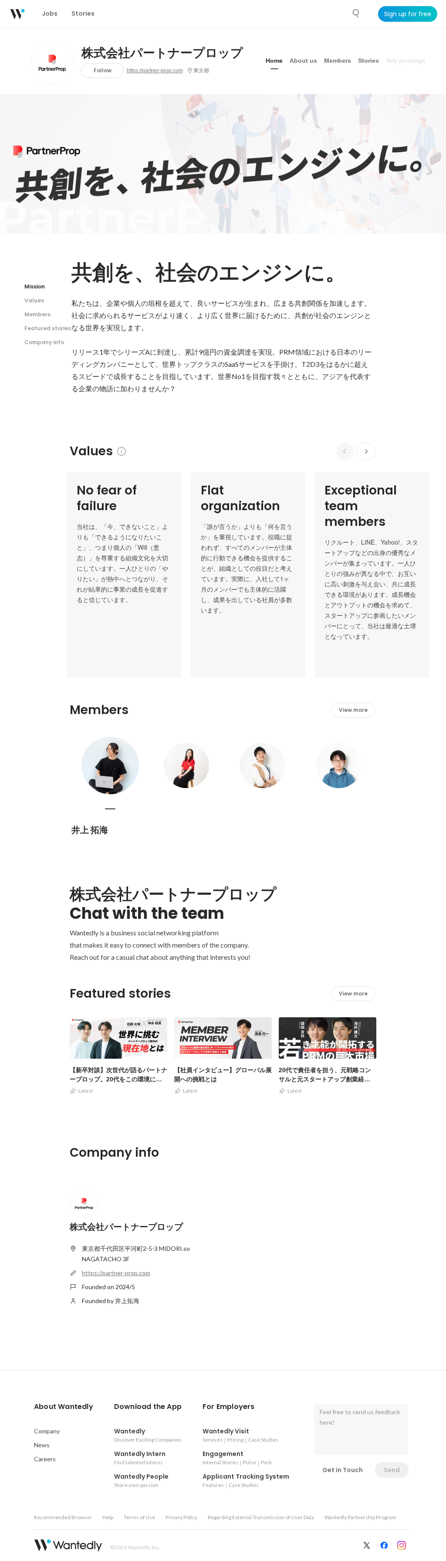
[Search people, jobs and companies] (356, 13)
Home (274, 60)
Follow (103, 70)
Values (34, 300)
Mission (34, 286)
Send (392, 1470)
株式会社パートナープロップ (162, 53)
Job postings (406, 60)
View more (353, 710)
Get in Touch (342, 1470)
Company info (44, 342)
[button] (63, 1407)
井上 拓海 (89, 830)
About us (303, 60)
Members (337, 60)
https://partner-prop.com (155, 71)
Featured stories (47, 328)
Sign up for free (407, 14)
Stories (368, 60)
